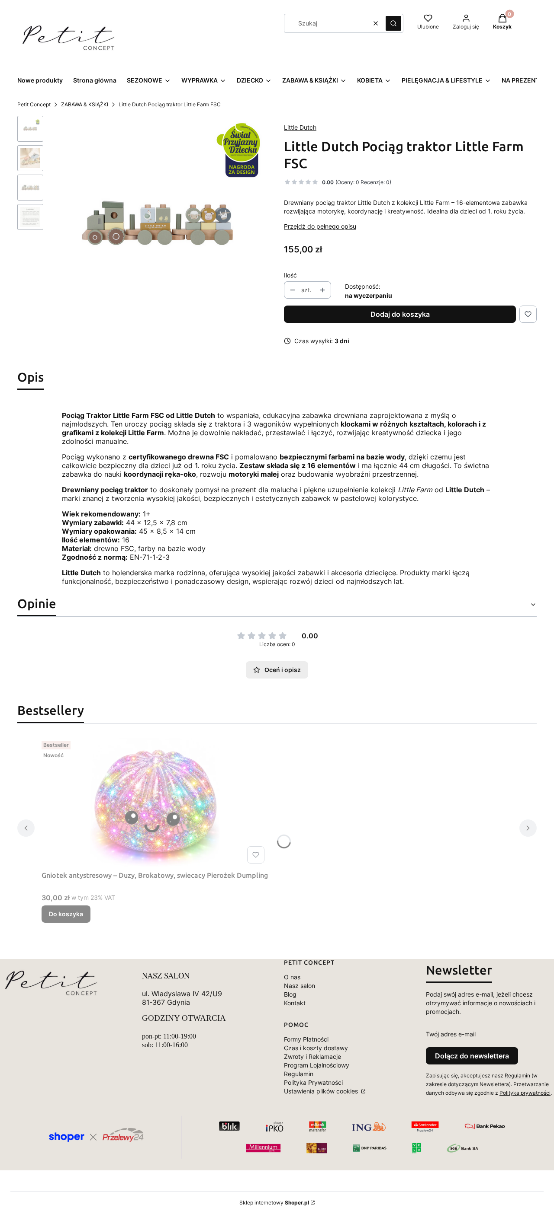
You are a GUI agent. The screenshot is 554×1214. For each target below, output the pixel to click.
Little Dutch (300, 127)
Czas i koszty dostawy (316, 1047)
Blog (290, 994)
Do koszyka (66, 914)
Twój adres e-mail (451, 1034)
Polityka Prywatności (313, 1082)
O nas (292, 977)
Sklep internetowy (274, 1202)
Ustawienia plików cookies (322, 1091)
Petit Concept (34, 104)
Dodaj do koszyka (400, 314)
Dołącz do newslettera (472, 1055)
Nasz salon (299, 985)
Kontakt (295, 1003)
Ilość (290, 275)
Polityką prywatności (525, 1093)
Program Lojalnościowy (316, 1065)
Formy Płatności (306, 1039)
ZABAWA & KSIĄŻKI (84, 104)
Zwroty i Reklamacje (312, 1056)
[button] (393, 23)
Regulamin (298, 1073)
